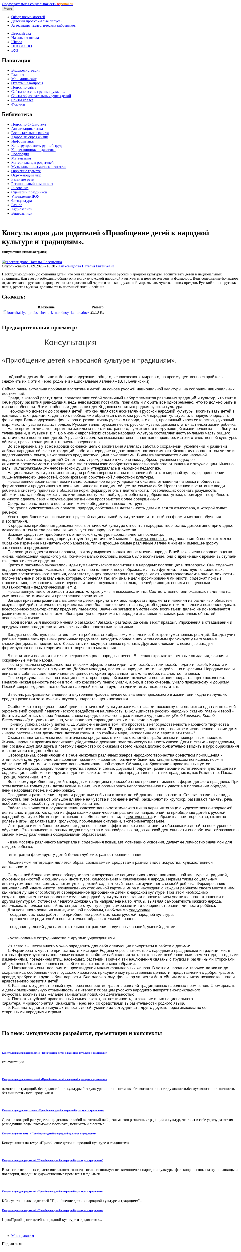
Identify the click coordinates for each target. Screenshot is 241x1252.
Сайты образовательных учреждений (41, 96)
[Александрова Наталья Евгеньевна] (32, 262)
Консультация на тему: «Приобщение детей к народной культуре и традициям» (49, 1133)
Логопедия (20, 154)
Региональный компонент (32, 184)
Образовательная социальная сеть (37, 4)
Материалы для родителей (32, 162)
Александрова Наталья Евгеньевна (86, 266)
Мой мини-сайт (23, 79)
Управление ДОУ (25, 196)
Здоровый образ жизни (29, 137)
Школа (16, 42)
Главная (17, 75)
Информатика (22, 141)
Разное (16, 205)
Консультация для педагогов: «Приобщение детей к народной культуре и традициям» (53, 1110)
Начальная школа (25, 38)
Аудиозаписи (21, 209)
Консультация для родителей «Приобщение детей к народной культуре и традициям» (52, 1191)
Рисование (19, 188)
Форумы (18, 104)
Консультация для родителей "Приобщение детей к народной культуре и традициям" (52, 1160)
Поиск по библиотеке (28, 124)
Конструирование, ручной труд (36, 145)
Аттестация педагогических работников (43, 25)
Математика (21, 158)
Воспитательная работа (30, 133)
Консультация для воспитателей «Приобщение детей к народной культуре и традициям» (54, 1052)
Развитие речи (22, 179)
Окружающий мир (26, 175)
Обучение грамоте (26, 171)
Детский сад (21, 33)
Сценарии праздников (29, 192)
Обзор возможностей (28, 17)
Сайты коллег (22, 100)
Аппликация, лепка (27, 129)
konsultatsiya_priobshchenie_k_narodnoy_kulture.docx (48, 313)
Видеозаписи (21, 213)
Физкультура (21, 201)
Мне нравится (22, 1236)
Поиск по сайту (23, 87)
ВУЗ (14, 50)
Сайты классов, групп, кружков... (38, 92)
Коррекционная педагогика (33, 150)
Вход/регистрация (25, 70)
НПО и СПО (21, 46)
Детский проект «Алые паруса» (36, 21)
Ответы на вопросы (27, 83)
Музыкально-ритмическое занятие (38, 167)
